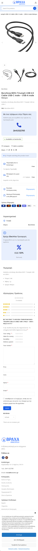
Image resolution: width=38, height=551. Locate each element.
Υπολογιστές (5, 486)
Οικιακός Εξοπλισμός (7, 489)
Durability (6, 339)
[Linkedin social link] (14, 150)
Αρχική (3, 503)
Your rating (7, 334)
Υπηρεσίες (4, 506)
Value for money (8, 336)
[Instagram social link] (6, 457)
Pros (4, 367)
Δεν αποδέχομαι (19, 540)
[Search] (34, 8)
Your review (7, 345)
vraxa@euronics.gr (12, 472)
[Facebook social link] (7, 150)
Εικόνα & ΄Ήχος (5, 480)
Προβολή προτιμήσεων (19, 545)
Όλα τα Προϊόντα (6, 495)
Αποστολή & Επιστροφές (8, 509)
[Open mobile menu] (2, 3)
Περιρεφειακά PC (6, 492)
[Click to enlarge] (4, 65)
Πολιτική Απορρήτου (24, 549)
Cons (4, 375)
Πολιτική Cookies (12, 549)
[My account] (36, 3)
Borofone (4, 89)
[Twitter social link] (9, 150)
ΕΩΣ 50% (19, 253)
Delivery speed (8, 342)
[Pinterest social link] (11, 150)
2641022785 (19, 130)
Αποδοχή (19, 535)
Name (5, 383)
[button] (35, 513)
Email (5, 391)
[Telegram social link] (16, 150)
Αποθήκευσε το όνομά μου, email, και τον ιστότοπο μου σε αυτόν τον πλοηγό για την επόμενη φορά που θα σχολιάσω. (17, 401)
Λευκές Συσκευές (6, 483)
